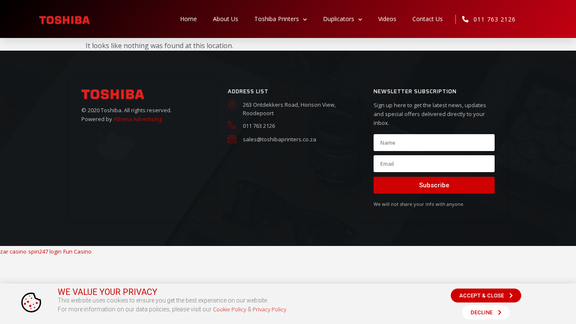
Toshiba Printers (276, 19)
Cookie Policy (229, 309)
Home (188, 19)
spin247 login (45, 251)
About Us (225, 19)
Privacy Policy (269, 309)
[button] (486, 295)
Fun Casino (77, 251)
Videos (387, 19)
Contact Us (427, 19)
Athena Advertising (137, 119)
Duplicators (338, 19)
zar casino (13, 251)
